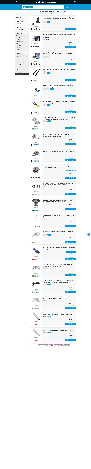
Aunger (20, 64)
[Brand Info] (36, 29)
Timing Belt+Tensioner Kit (43, 345)
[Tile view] (54, 13)
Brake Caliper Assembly (58, 345)
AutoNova (20, 67)
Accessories (18, 35)
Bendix (20, 69)
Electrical (18, 39)
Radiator (51, 345)
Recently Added (21, 29)
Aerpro (20, 56)
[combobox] (21, 17)
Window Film (18, 45)
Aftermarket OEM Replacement (22, 62)
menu (16, 2)
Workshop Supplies (19, 47)
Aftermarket (21, 58)
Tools (17, 43)
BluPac (20, 72)
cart (75, 2)
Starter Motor (67, 345)
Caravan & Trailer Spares (20, 37)
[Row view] (51, 13)
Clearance (18, 49)
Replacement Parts (20, 41)
